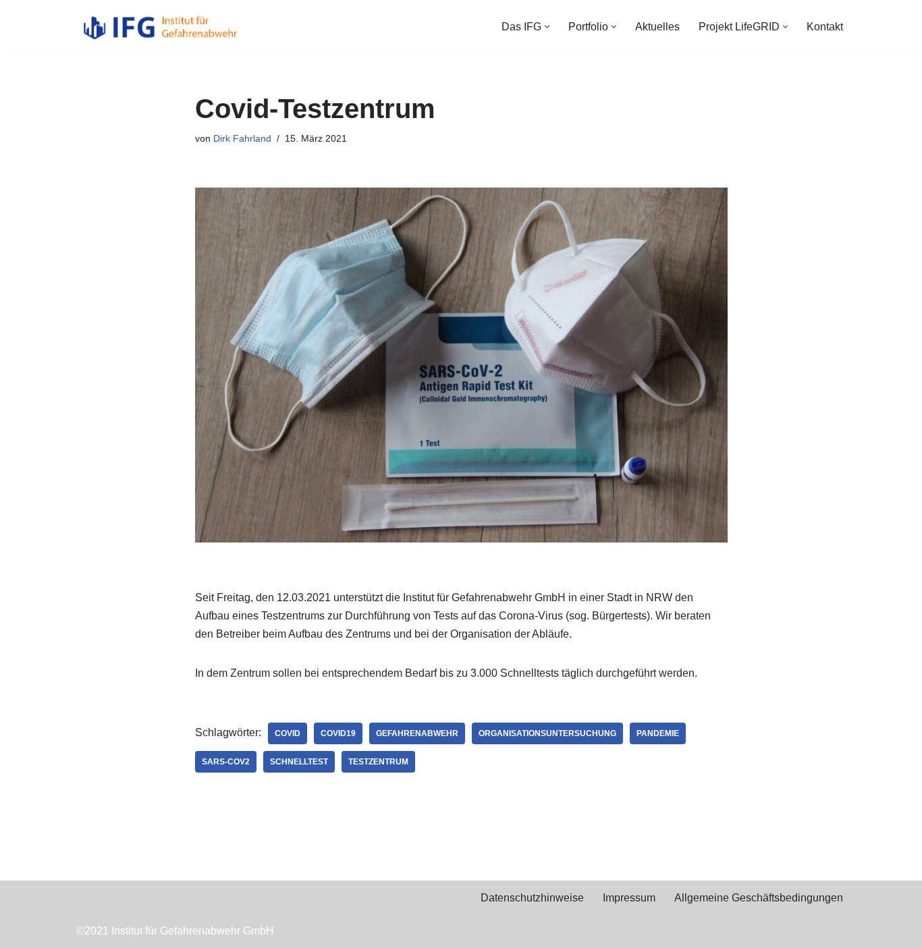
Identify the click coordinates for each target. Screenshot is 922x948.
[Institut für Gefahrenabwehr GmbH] (160, 26)
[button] (547, 26)
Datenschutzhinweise (532, 897)
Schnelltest (299, 761)
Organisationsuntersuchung (547, 733)
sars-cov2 (226, 761)
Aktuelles (657, 26)
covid (287, 733)
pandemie (657, 733)
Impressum (629, 897)
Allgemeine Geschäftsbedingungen (758, 897)
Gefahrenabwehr (417, 733)
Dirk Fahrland (242, 138)
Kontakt (825, 26)
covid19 (338, 733)
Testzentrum (378, 761)
